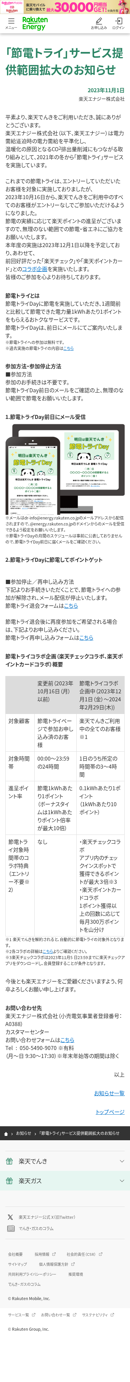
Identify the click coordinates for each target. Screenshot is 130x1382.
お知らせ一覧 (109, 1093)
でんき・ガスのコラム (36, 1228)
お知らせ (23, 1133)
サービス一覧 (18, 1314)
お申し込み (99, 27)
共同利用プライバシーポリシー (32, 1274)
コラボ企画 (34, 269)
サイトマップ (17, 1264)
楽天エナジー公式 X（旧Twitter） (47, 1217)
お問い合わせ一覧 (55, 1314)
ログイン (118, 27)
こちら (68, 348)
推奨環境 (75, 1274)
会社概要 (15, 1254)
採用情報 (42, 1254)
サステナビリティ (95, 1314)
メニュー (11, 27)
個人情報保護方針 (53, 1264)
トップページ (110, 1112)
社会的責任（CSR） (81, 1254)
